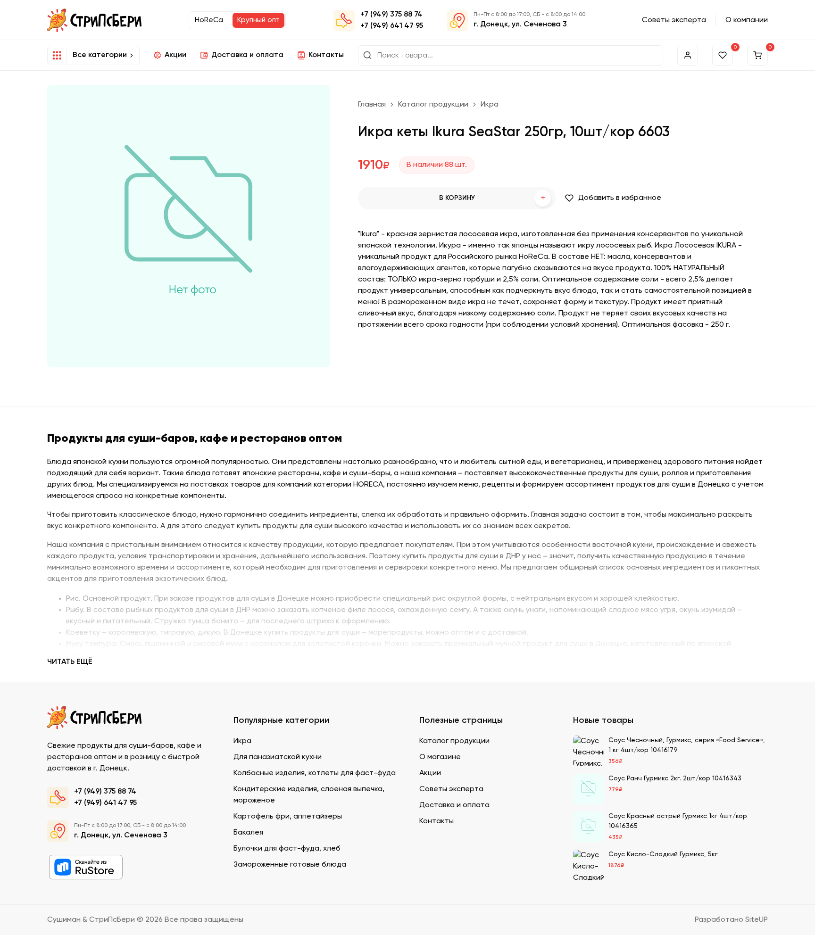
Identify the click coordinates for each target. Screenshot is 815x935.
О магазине (440, 757)
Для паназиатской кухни (277, 757)
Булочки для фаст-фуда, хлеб (287, 848)
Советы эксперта (674, 20)
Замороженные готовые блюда (289, 865)
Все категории (100, 55)
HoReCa (209, 20)
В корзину (492, 198)
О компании (746, 20)
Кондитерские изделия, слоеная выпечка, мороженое (308, 795)
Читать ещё (69, 662)
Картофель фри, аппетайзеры (287, 816)
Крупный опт (258, 20)
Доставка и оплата (247, 55)
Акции (175, 55)
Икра (490, 104)
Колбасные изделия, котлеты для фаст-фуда (314, 773)
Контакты (326, 55)
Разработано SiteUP (731, 920)
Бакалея (248, 832)
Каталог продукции (433, 104)
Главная (372, 104)
